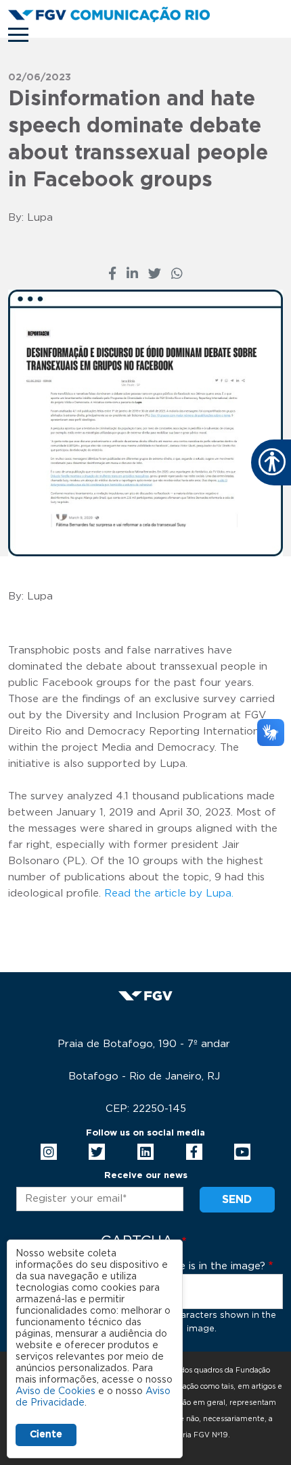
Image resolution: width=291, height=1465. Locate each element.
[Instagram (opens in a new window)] (49, 1152)
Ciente (46, 1434)
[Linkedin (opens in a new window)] (145, 1152)
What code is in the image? (196, 1266)
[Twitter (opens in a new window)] (154, 274)
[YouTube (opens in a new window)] (242, 1152)
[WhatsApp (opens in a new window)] (177, 274)
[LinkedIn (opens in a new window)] (132, 274)
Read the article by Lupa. (168, 893)
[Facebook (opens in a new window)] (112, 274)
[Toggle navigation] (18, 35)
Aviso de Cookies (55, 1391)
